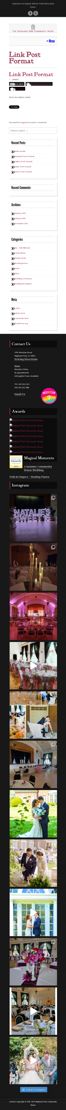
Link (40, 84)
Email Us (19, 394)
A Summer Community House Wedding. (38, 468)
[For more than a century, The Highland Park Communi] (33, 1011)
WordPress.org (21, 323)
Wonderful (47, 84)
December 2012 (21, 223)
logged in (25, 122)
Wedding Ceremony (23, 278)
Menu (52, 41)
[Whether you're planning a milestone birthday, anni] (33, 665)
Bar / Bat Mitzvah (22, 248)
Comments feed (21, 318)
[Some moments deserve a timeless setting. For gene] (33, 1060)
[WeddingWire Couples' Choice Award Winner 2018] (26, 441)
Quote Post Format (23, 171)
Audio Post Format (22, 166)
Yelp (35, 13)
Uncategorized (20, 263)
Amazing (33, 84)
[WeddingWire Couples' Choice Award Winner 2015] (16, 461)
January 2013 (20, 218)
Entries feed (19, 313)
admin (15, 79)
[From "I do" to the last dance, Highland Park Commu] (33, 863)
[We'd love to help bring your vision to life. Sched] (33, 715)
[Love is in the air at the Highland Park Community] (33, 764)
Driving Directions (25, 359)
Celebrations (20, 253)
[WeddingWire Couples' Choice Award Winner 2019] (26, 435)
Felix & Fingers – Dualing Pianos (29, 476)
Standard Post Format (24, 156)
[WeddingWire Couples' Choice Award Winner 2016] (26, 451)
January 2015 (20, 213)
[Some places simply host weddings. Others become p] (33, 912)
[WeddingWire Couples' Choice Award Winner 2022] (26, 419)
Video (16, 273)
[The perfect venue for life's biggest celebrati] (33, 616)
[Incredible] (33, 517)
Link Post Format (31, 74)
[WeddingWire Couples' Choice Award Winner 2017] (26, 446)
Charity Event (20, 258)
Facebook (30, 13)
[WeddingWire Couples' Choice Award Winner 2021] (26, 425)
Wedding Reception (23, 283)
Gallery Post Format (23, 161)
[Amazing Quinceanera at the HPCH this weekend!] (33, 962)
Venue (17, 268)
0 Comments (18, 88)
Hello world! (19, 151)
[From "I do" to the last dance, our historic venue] (33, 813)
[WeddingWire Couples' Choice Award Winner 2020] (26, 430)
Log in (17, 308)
